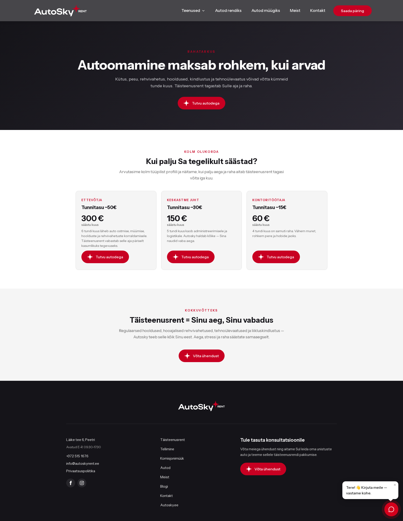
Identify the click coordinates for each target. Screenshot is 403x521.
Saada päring (352, 10)
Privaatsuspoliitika (80, 471)
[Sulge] (395, 485)
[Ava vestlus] (391, 509)
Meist (295, 10)
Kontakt (317, 10)
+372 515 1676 (77, 456)
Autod (165, 467)
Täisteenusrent (172, 439)
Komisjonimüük (172, 458)
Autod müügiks (265, 10)
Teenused (190, 10)
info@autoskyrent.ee (82, 463)
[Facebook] (70, 483)
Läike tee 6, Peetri (80, 439)
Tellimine (167, 449)
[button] (370, 490)
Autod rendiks (228, 10)
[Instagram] (81, 483)
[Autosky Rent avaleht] (60, 10)
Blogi (164, 486)
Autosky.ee (169, 505)
